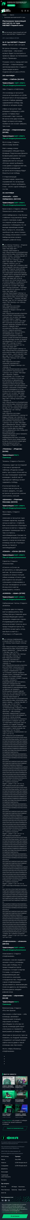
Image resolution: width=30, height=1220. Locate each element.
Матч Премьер (5, 1190)
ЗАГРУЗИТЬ (11, 5)
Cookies (19, 1212)
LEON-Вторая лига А (21, 1162)
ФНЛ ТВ (3, 1193)
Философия (4, 1172)
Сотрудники (4, 1165)
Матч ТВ (3, 1186)
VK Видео (14, 1186)
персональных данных (9, 1212)
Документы (4, 1169)
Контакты (4, 1180)
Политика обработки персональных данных (12, 1153)
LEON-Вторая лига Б (21, 1165)
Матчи (3, 1159)
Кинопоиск (21, 139)
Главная (4, 15)
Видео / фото (22, 1190)
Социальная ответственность (6, 1176)
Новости (12, 15)
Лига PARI (18, 1159)
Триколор (14, 1190)
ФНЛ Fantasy (5, 1156)
